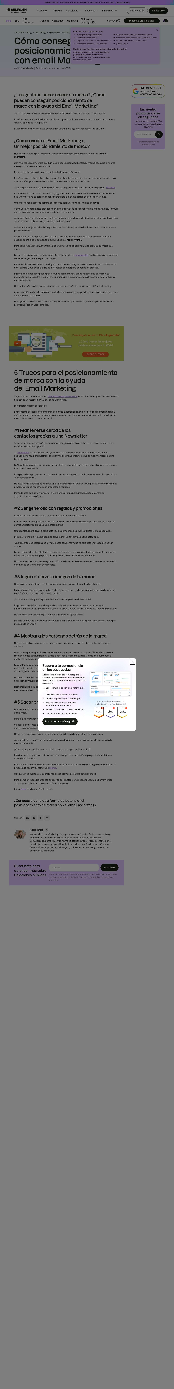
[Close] (132, 662)
